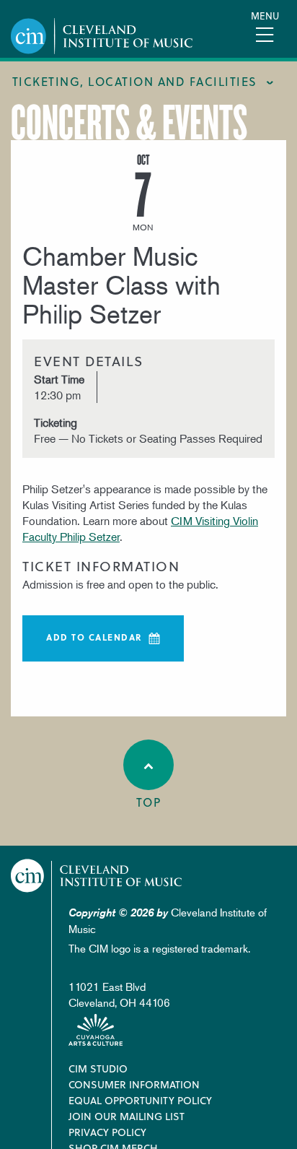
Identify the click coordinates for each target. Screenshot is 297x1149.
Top (148, 802)
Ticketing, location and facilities (134, 81)
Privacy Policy (107, 1132)
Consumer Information (134, 1084)
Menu (265, 15)
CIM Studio (98, 1068)
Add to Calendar (94, 636)
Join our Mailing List (126, 1116)
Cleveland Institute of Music (96, 876)
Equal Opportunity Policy (140, 1100)
